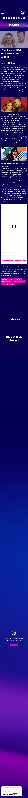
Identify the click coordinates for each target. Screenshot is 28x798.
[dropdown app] (19, 18)
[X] (6, 18)
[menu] (2, 13)
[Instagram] (9, 18)
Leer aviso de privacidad (7, 794)
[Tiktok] (14, 18)
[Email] (21, 18)
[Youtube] (11, 18)
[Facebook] (4, 18)
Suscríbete (14, 645)
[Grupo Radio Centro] (16, 18)
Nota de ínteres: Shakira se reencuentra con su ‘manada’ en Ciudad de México (13, 281)
